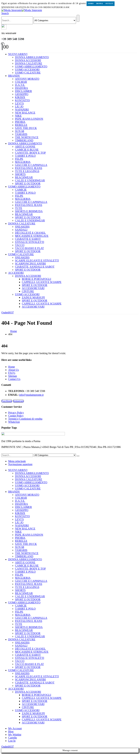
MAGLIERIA (23, 161)
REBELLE (21, 125)
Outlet (109, 3)
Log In (12, 740)
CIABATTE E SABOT (28, 238)
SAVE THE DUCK (26, 128)
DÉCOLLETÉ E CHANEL (30, 232)
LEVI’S (19, 103)
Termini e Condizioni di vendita (25, 418)
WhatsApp (14, 421)
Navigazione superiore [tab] (20, 464)
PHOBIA (20, 121)
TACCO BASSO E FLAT (29, 248)
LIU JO (19, 106)
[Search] (78, 18)
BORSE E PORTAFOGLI (36, 279)
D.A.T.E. (20, 84)
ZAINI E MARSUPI (33, 297)
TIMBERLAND (24, 140)
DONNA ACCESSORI (28, 60)
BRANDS (14, 75)
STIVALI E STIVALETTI (29, 242)
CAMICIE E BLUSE (27, 149)
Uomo (91, 3)
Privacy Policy (16, 412)
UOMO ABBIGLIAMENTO (31, 66)
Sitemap (12, 376)
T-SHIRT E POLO (25, 155)
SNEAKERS (22, 226)
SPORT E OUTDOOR (27, 183)
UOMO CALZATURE (28, 72)
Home (11, 366)
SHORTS (20, 174)
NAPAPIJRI (22, 109)
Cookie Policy (16, 415)
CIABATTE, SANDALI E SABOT (34, 266)
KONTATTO (22, 100)
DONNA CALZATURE (28, 63)
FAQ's (11, 372)
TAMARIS (21, 134)
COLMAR (21, 81)
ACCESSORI (16, 272)
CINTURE (28, 291)
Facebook (7, 400)
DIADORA (21, 88)
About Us (13, 369)
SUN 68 (19, 131)
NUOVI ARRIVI (17, 54)
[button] (5, 13)
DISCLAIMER (23, 91)
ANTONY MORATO (27, 78)
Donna (99, 3)
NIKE (18, 115)
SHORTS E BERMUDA (29, 211)
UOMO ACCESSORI (27, 69)
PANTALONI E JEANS (28, 168)
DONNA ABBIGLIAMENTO (32, 57)
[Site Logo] (21, 10)
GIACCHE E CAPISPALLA (31, 165)
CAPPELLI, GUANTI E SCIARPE (41, 282)
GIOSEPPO (21, 94)
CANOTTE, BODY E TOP (30, 152)
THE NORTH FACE (26, 137)
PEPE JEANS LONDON (29, 118)
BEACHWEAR (24, 177)
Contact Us (14, 379)
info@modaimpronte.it (31, 394)
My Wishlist (14, 734)
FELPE (19, 158)
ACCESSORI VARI (33, 288)
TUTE (18, 208)
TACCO (19, 245)
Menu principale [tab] (17, 461)
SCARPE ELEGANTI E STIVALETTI (37, 260)
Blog (10, 731)
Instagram (18, 400)
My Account (15, 728)
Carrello (12, 737)
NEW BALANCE (25, 112)
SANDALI (21, 229)
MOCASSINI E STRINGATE (31, 235)
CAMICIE (21, 189)
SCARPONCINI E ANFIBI (30, 263)
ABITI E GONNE (25, 146)
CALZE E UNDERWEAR (30, 180)
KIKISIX (20, 97)
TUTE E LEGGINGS (27, 171)
